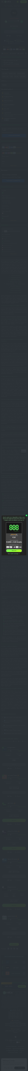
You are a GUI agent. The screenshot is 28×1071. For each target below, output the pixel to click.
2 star (12, 534)
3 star (14, 534)
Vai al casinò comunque (13, 553)
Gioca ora (14, 550)
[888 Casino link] (14, 528)
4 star (15, 534)
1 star (11, 534)
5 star (16, 534)
